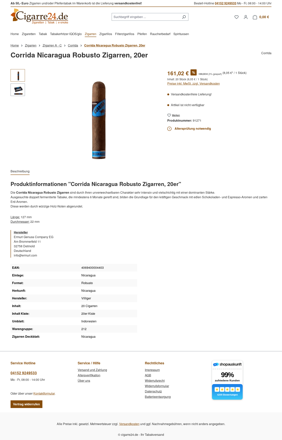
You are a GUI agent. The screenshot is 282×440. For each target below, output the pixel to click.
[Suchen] (183, 17)
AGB (148, 375)
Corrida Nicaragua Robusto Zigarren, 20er (114, 45)
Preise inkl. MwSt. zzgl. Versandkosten (193, 83)
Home (15, 45)
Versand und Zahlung (92, 370)
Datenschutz (153, 391)
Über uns (84, 380)
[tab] (20, 171)
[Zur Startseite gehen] (39, 16)
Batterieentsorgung (158, 396)
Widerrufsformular (157, 386)
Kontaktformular (44, 393)
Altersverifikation (89, 375)
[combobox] (146, 17)
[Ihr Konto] (245, 17)
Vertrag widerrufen (26, 404)
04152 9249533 (225, 3)
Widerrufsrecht (155, 380)
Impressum (152, 370)
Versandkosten (129, 424)
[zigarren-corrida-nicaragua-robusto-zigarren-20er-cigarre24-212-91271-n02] (94, 115)
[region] (85, 115)
